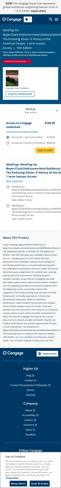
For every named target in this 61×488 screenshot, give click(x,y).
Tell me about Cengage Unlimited (22, 131)
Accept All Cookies (39, 483)
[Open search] (51, 19)
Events (30, 390)
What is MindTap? (14, 181)
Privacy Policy (12, 477)
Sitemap (30, 394)
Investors (29, 424)
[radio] (8, 137)
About (29, 410)
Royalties (31, 434)
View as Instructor (20, 94)
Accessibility (29, 415)
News (29, 429)
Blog (29, 375)
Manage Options (18, 483)
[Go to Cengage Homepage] (11, 19)
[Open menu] (56, 19)
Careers (29, 420)
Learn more (38, 10)
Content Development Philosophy (29, 385)
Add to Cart (45, 150)
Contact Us (30, 380)
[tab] (30, 111)
